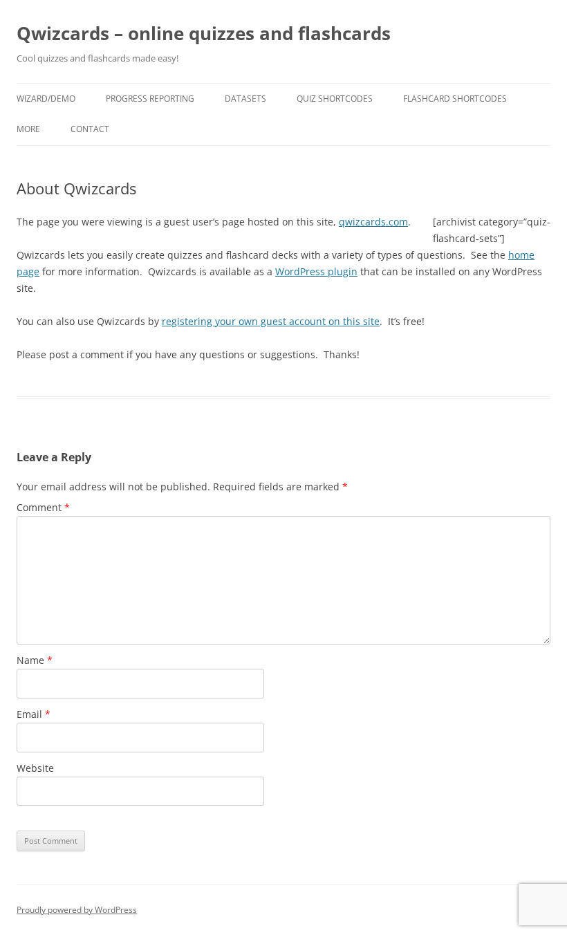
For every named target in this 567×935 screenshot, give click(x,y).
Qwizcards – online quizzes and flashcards (204, 33)
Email (33, 714)
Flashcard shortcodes (455, 98)
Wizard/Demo (46, 98)
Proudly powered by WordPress (77, 910)
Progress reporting (150, 98)
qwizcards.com (373, 221)
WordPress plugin (316, 271)
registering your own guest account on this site (271, 321)
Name (35, 660)
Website (35, 768)
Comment (43, 507)
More (28, 129)
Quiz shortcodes (335, 98)
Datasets (245, 98)
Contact (90, 129)
